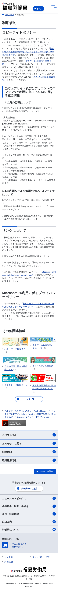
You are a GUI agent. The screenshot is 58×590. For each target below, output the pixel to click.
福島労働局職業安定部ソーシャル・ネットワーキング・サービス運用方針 (28, 51)
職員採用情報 (9, 460)
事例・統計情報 (10, 514)
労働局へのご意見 (29, 488)
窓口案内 (7, 521)
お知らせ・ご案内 (11, 443)
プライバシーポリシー (42, 557)
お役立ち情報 (9, 435)
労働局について (10, 529)
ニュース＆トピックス (14, 498)
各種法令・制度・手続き (15, 506)
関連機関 (7, 452)
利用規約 (8, 562)
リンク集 (8, 557)
